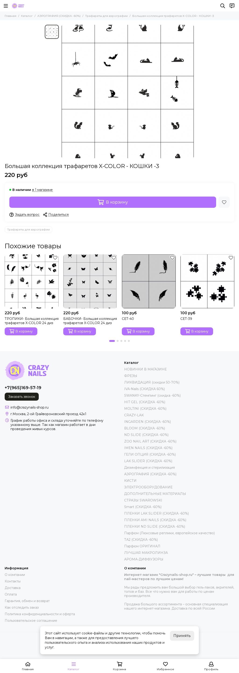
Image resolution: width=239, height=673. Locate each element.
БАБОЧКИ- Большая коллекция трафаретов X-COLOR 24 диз (90, 321)
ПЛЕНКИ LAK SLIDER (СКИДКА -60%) (156, 513)
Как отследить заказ (22, 607)
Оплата (11, 594)
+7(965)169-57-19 (23, 387)
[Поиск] (222, 6)
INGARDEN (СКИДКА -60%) (147, 422)
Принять (182, 635)
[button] (112, 341)
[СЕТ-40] (149, 281)
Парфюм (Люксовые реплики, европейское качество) (169, 533)
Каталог (27, 16)
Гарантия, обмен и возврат (27, 601)
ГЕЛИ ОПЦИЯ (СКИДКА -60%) (150, 454)
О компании (15, 575)
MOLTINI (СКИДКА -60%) (145, 408)
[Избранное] (224, 202)
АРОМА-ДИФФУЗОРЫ (143, 559)
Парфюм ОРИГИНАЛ (142, 546)
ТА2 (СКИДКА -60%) (141, 540)
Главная (10, 16)
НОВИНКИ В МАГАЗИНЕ (145, 369)
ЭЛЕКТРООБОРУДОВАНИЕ (148, 487)
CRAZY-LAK (134, 415)
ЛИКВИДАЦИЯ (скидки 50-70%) (151, 382)
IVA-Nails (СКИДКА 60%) (144, 389)
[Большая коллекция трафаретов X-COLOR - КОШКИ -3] (127, 91)
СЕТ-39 (186, 319)
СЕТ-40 (128, 319)
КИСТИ (130, 481)
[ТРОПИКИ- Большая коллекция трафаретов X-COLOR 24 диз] (32, 281)
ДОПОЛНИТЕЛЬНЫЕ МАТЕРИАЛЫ (155, 494)
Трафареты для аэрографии (106, 16)
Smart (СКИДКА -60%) (143, 507)
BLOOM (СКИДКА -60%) (144, 428)
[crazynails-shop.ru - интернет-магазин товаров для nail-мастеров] (18, 6)
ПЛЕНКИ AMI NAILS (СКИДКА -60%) (155, 520)
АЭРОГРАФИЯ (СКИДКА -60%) (59, 16)
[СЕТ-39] (207, 281)
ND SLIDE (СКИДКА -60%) (146, 435)
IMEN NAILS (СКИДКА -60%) (148, 448)
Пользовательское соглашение (31, 620)
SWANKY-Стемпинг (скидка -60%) (152, 395)
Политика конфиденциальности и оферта (40, 614)
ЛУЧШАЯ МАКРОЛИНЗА (146, 553)
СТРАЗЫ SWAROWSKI (143, 500)
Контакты (13, 581)
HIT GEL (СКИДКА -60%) (144, 402)
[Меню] (6, 6)
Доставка (13, 588)
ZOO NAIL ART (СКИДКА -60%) (150, 441)
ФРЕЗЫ (130, 376)
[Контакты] (232, 6)
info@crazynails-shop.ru (30, 407)
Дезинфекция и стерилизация (149, 467)
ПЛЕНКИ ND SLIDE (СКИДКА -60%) (154, 526)
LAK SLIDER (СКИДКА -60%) (148, 461)
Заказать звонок (21, 397)
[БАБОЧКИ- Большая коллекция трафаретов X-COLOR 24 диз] (90, 281)
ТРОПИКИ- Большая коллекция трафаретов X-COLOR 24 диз (32, 321)
